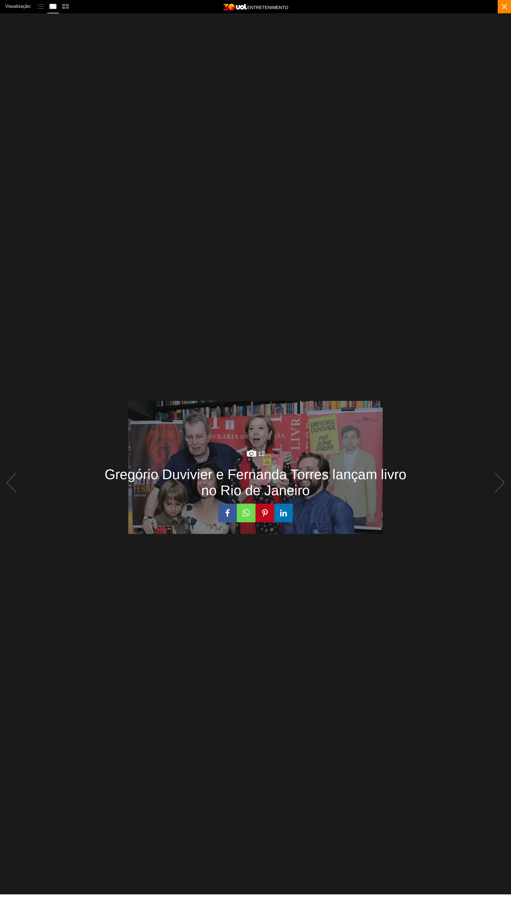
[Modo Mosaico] (65, 6)
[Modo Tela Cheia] (53, 6)
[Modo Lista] (41, 6)
